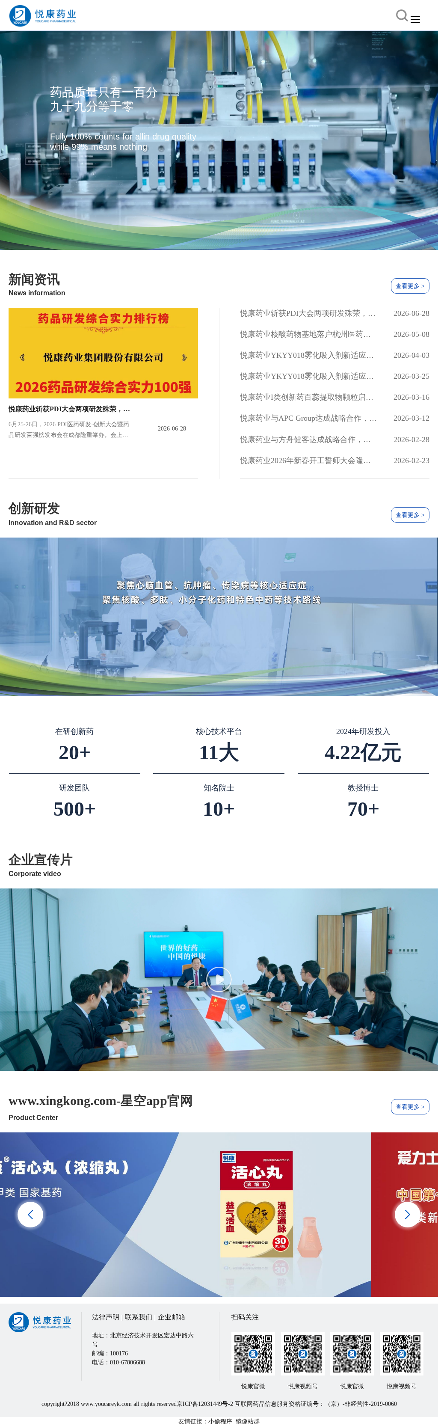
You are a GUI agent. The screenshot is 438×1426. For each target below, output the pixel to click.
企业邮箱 (171, 1317)
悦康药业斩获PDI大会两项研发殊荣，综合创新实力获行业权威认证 (110, 409)
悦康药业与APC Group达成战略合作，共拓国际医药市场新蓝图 (309, 418)
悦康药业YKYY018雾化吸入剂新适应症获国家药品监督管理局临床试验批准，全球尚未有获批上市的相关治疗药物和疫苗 (309, 355)
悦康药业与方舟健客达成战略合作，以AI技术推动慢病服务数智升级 (309, 439)
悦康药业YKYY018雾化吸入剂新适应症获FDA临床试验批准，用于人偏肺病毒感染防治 (309, 376)
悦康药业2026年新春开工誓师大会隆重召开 (309, 460)
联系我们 (138, 1317)
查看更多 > (410, 286)
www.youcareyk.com (106, 1404)
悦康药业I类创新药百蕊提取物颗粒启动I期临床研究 (309, 397)
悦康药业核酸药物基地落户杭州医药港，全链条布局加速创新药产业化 (309, 334)
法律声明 (105, 1317)
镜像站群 (248, 1421)
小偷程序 (220, 1421)
